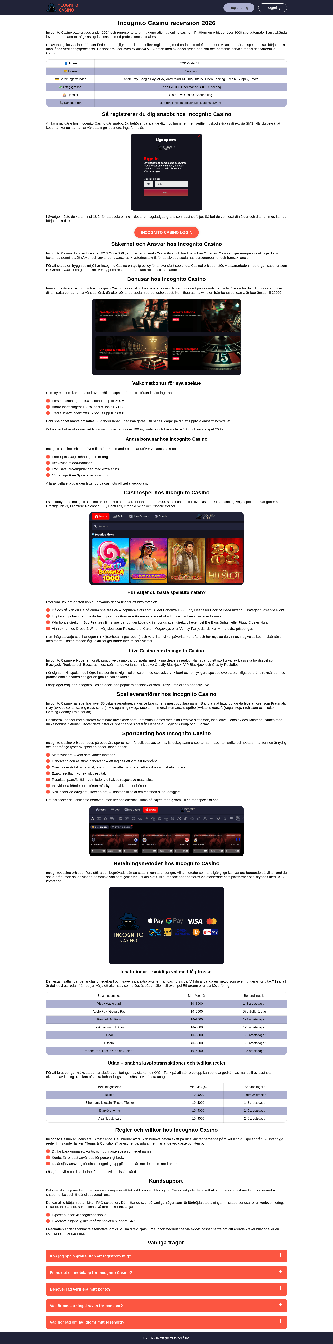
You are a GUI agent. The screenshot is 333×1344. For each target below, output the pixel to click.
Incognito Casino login (166, 232)
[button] (326, 1139)
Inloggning (273, 8)
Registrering (239, 8)
